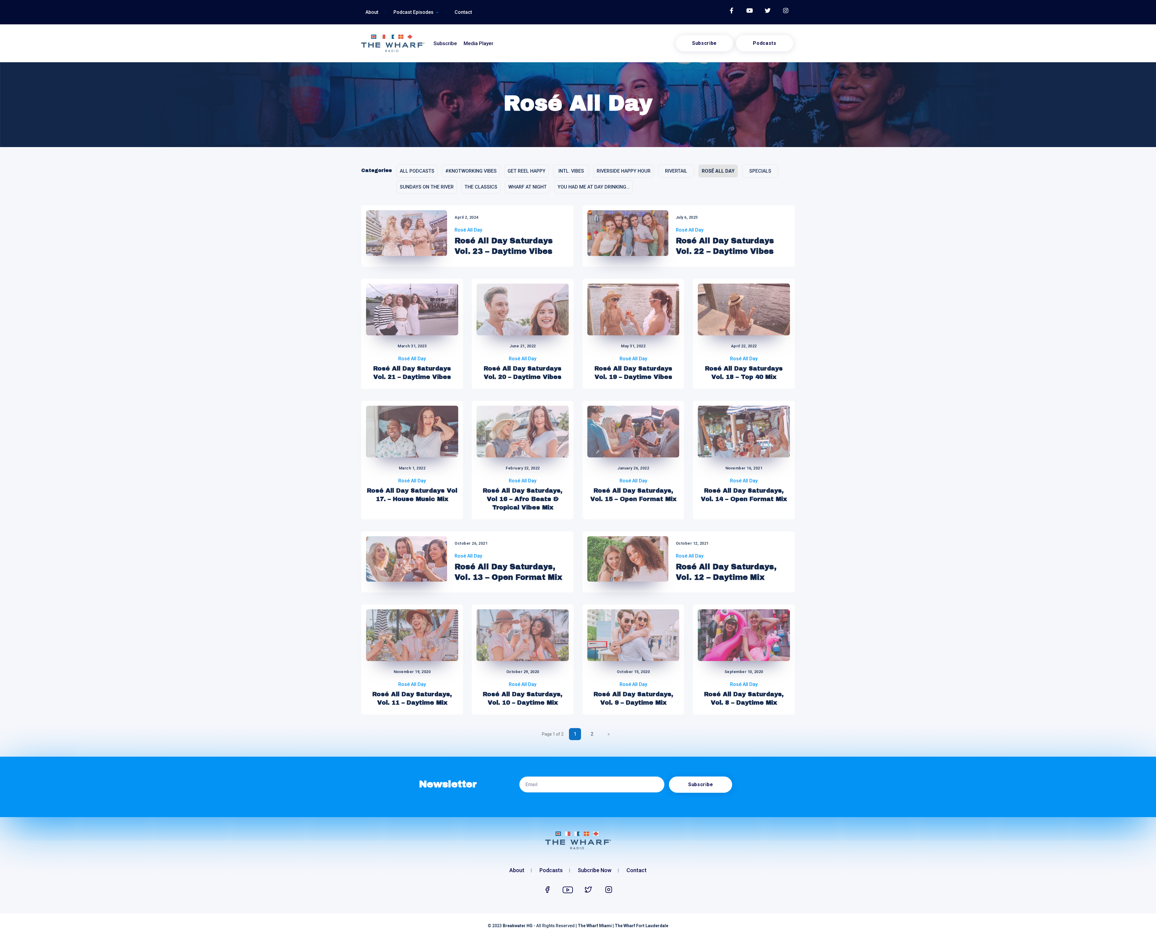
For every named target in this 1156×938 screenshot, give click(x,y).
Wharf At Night (527, 187)
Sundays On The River (427, 187)
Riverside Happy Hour (624, 171)
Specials (760, 171)
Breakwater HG (518, 925)
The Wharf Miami (595, 925)
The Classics (481, 187)
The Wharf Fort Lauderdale (641, 925)
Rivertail (676, 171)
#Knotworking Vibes (471, 171)
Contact (463, 12)
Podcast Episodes (413, 12)
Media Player (478, 43)
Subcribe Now (594, 870)
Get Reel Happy (526, 171)
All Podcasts (417, 171)
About (371, 12)
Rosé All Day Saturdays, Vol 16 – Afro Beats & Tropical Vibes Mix (522, 499)
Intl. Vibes (571, 171)
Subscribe (445, 43)
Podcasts (764, 43)
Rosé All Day (718, 171)
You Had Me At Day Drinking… (593, 187)
